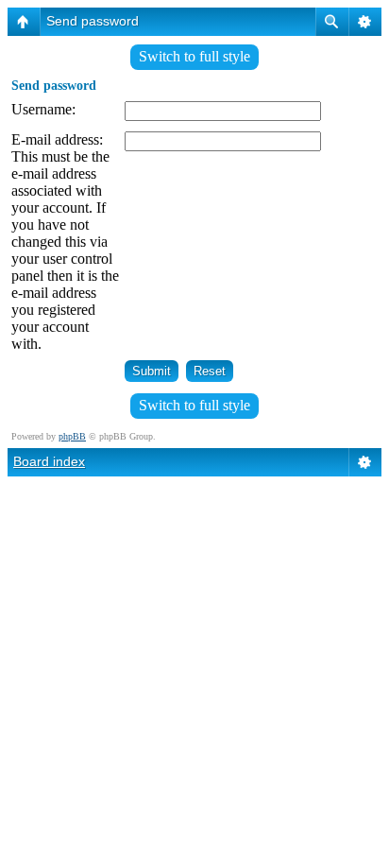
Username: (43, 109)
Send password (92, 20)
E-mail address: (57, 139)
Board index (49, 461)
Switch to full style (194, 56)
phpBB (72, 436)
